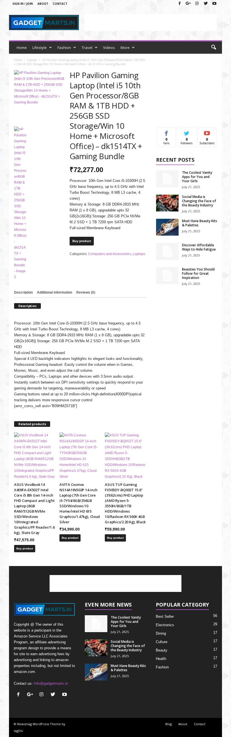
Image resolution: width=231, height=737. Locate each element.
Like (166, 132)
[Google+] (188, 4)
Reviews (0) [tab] (85, 292)
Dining (161, 633)
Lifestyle (39, 47)
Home (22, 47)
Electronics (165, 625)
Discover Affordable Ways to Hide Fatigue (199, 247)
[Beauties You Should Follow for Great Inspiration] (167, 275)
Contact (60, 4)
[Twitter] (205, 4)
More (125, 47)
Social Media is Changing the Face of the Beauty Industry (199, 201)
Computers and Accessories (109, 254)
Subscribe (207, 132)
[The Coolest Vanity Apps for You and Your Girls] (167, 178)
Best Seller (165, 616)
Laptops (32, 60)
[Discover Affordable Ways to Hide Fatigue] (167, 251)
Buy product (81, 241)
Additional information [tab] (54, 292)
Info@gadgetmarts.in (51, 683)
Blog (168, 724)
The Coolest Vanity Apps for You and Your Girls (197, 176)
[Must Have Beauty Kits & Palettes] (167, 227)
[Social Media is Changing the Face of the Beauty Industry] (167, 203)
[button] (213, 47)
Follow (186, 132)
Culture (161, 642)
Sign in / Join (22, 4)
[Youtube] (214, 4)
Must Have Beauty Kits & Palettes (199, 222)
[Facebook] (179, 4)
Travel (87, 47)
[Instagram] (197, 4)
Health (161, 659)
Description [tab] (23, 292)
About (42, 4)
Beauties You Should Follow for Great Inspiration (198, 273)
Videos (109, 47)
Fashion (64, 47)
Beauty (161, 650)
